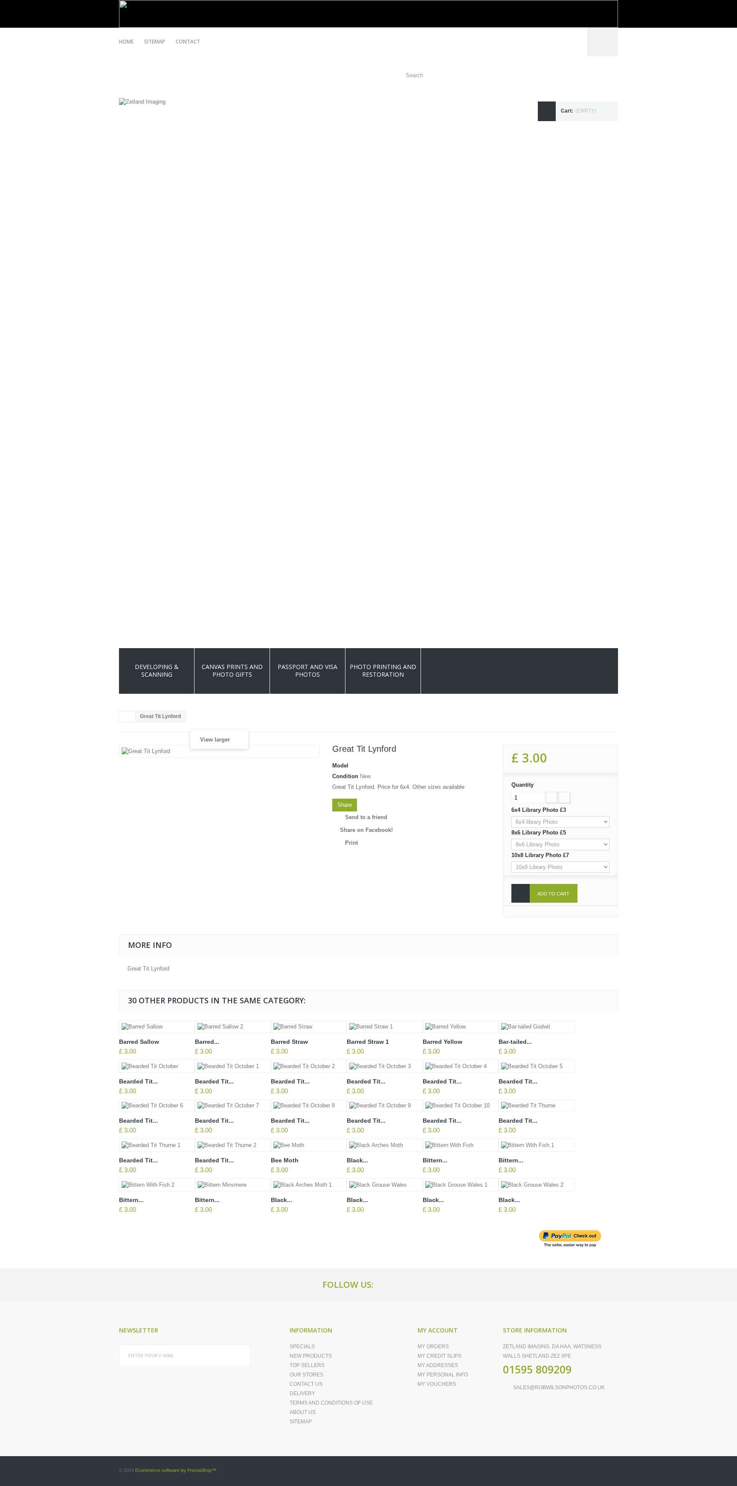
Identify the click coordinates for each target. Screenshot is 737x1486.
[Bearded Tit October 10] (461, 1105)
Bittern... (435, 1160)
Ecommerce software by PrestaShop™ (175, 1470)
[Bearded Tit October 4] (461, 1066)
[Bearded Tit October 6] (157, 1105)
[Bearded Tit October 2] (309, 1066)
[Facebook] (391, 1284)
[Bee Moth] (309, 1145)
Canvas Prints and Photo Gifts (232, 670)
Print (351, 843)
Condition (345, 776)
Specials (302, 1347)
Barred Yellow (442, 1041)
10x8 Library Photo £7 (541, 855)
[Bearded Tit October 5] (537, 1066)
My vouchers (437, 1384)
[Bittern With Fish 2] (157, 1184)
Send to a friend (366, 817)
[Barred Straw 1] (385, 1027)
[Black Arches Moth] (385, 1145)
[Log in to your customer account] (603, 42)
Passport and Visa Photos (307, 670)
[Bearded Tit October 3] (385, 1066)
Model (340, 765)
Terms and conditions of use (331, 1403)
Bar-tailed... (515, 1041)
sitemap (154, 41)
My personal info (443, 1375)
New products (311, 1356)
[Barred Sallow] (157, 1027)
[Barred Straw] (309, 1027)
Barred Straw (289, 1041)
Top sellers (307, 1365)
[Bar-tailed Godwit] (537, 1027)
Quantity (522, 785)
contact (188, 41)
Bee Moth (285, 1160)
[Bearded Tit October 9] (385, 1105)
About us (303, 1412)
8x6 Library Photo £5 (539, 832)
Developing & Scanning (157, 670)
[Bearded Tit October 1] (233, 1066)
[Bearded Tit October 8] (309, 1105)
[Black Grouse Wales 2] (537, 1184)
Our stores (306, 1375)
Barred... (207, 1041)
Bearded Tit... (138, 1081)
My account (438, 1330)
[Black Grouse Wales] (385, 1184)
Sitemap (301, 1422)
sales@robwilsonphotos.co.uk (559, 1387)
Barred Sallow (139, 1041)
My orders (433, 1347)
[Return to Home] (127, 717)
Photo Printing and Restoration (383, 670)
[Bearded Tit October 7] (233, 1105)
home (126, 41)
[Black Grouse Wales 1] (461, 1184)
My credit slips (439, 1356)
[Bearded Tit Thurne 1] (157, 1145)
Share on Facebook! (366, 830)
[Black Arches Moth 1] (309, 1184)
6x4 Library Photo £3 (539, 810)
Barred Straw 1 (368, 1041)
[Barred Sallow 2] (233, 1027)
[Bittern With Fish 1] (537, 1145)
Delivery (302, 1393)
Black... (357, 1160)
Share (344, 805)
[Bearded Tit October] (157, 1066)
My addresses (438, 1365)
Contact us (306, 1384)
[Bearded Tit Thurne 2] (233, 1145)
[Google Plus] (410, 1284)
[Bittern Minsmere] (233, 1184)
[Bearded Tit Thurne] (537, 1105)
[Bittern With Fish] (461, 1145)
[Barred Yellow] (461, 1027)
